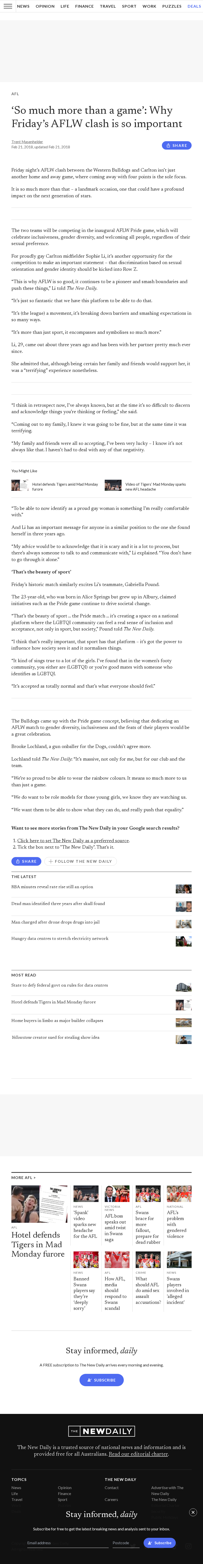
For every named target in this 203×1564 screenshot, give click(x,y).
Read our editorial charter (138, 1454)
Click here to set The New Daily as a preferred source (73, 841)
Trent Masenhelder (27, 141)
